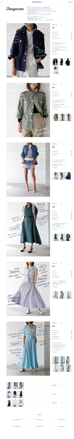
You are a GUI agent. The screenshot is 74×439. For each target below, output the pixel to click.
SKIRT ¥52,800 (54, 215)
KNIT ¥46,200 (54, 211)
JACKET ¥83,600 (55, 32)
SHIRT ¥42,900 (54, 330)
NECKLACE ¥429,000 (55, 217)
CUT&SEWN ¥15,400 (55, 34)
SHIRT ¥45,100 (54, 213)
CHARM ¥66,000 (55, 219)
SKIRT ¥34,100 (54, 155)
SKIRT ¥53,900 (54, 334)
